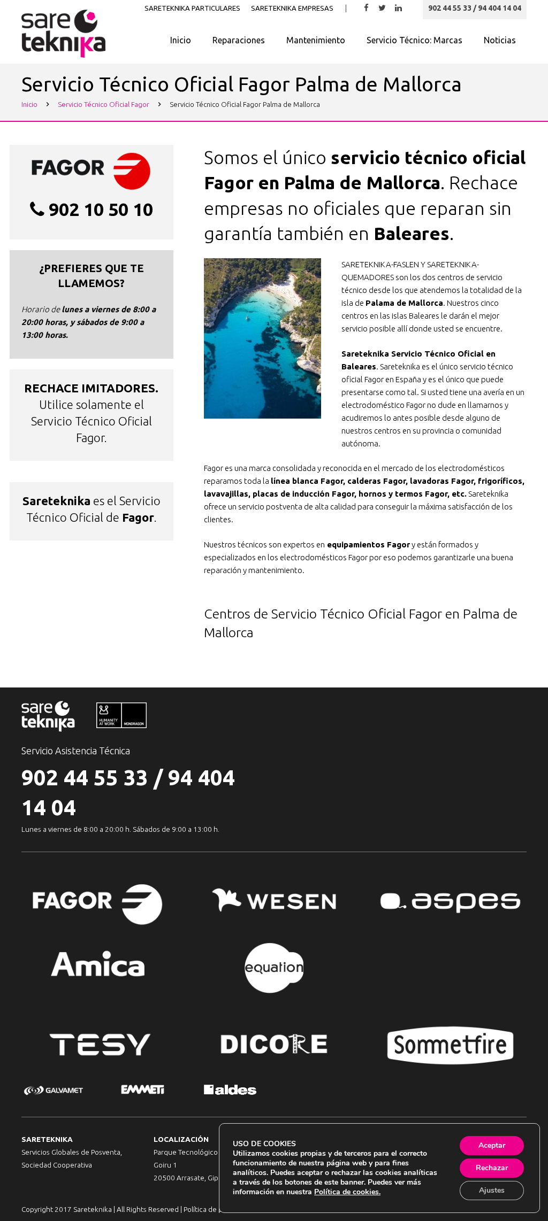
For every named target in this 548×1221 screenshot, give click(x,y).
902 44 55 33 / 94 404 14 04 (474, 8)
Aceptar (491, 1145)
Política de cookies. (347, 1192)
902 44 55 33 (84, 778)
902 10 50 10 (101, 209)
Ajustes (492, 1190)
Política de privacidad (218, 1209)
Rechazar (492, 1168)
